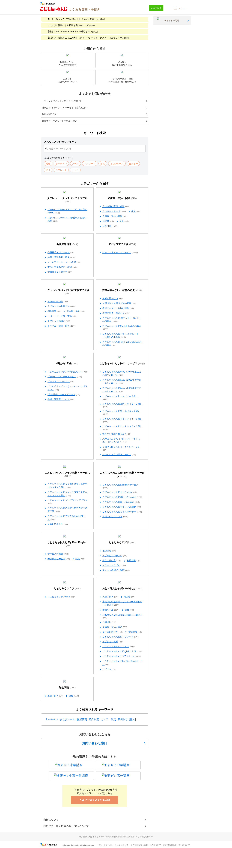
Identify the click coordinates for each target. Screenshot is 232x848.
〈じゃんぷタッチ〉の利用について (68, 371)
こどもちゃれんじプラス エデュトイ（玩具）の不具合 (120, 335)
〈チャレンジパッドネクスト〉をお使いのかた (67, 211)
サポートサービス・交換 (62, 316)
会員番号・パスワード (61, 252)
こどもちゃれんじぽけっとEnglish (122, 497)
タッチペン (51, 719)
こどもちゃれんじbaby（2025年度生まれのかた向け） (121, 381)
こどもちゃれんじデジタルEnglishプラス (67, 518)
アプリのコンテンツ (114, 555)
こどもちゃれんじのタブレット (120, 636)
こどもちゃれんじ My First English (67, 544)
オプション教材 (112, 641)
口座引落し (110, 226)
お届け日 (109, 622)
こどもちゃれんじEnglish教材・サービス (122, 474)
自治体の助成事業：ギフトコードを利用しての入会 (122, 603)
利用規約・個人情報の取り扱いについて (66, 826)
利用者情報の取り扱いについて (176, 845)
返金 (124, 221)
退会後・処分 (76, 311)
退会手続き (55, 695)
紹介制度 (94, 719)
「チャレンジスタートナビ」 (65, 376)
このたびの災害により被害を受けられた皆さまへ (71, 25)
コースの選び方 (112, 632)
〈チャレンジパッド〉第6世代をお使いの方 (67, 219)
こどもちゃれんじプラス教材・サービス (67, 474)
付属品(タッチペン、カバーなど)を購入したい (65, 107)
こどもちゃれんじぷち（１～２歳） (120, 397)
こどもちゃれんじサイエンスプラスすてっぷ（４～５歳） (67, 485)
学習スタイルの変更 (60, 272)
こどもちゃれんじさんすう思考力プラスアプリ (67, 509)
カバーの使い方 (58, 301)
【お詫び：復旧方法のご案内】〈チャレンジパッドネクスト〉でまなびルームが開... (89, 37)
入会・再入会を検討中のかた (122, 588)
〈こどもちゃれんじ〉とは (118, 646)
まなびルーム (67, 719)
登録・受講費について (61, 399)
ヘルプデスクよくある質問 (95, 800)
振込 (135, 211)
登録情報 (135, 632)
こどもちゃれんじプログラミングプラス (67, 501)
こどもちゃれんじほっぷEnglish (121, 502)
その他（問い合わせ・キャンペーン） (121, 448)
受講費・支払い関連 (122, 198)
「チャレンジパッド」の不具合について (62, 101)
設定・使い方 (111, 560)
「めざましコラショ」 (61, 381)
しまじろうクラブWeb (61, 596)
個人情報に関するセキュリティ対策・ (116, 837)
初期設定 (54, 311)
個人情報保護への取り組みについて (146, 845)
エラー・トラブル (114, 565)
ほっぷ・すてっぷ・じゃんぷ (120, 252)
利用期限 (133, 560)
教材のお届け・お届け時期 (118, 308)
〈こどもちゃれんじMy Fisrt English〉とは (122, 663)
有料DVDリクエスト (115, 516)
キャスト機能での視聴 (116, 570)
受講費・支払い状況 (114, 216)
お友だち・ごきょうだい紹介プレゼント (122, 616)
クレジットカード (114, 211)
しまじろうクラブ (67, 588)
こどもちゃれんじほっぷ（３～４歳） (121, 412)
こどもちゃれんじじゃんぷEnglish (122, 511)
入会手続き (110, 596)
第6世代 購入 (126, 719)
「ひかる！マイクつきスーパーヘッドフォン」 (67, 388)
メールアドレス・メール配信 (64, 262)
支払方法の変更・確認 (116, 206)
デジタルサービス (59, 558)
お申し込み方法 (58, 524)
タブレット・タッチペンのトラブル (67, 200)
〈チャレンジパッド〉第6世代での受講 (67, 292)
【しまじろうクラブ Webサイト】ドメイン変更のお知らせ (76, 19)
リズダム (109, 669)
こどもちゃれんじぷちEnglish (119, 492)
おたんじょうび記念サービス (119, 454)
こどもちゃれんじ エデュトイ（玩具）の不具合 (121, 320)
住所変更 (82, 719)
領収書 (108, 221)
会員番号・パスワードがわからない (59, 121)
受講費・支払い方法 (114, 627)
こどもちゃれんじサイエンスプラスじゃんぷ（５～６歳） (67, 494)
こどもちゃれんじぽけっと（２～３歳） (122, 405)
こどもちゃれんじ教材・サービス (122, 363)
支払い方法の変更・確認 (62, 267)
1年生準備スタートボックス (64, 394)
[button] (180, 8)
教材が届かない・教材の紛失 (122, 290)
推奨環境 (109, 550)
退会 (129, 609)
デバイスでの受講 (122, 244)
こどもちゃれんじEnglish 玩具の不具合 (121, 327)
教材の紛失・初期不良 (115, 313)
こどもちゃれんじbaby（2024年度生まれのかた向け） (121, 390)
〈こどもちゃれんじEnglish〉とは (122, 651)
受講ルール (110, 609)
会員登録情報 (67, 244)
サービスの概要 (58, 553)
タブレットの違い (59, 321)
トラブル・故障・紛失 (61, 326)
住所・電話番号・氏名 (61, 257)
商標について (51, 819)
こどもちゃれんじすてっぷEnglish (121, 506)
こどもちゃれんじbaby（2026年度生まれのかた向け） (121, 373)
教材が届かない (49, 114)
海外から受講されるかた (116, 434)
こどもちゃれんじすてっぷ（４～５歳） (122, 420)
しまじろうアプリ (122, 542)
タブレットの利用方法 (61, 306)
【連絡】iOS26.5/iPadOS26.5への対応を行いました (72, 31)
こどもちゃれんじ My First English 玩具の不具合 (122, 343)
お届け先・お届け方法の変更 (119, 303)
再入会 (129, 596)
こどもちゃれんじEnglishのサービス (120, 486)
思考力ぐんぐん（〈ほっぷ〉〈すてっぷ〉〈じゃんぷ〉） (121, 440)
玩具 (80, 558)
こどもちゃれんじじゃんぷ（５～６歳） (122, 427)
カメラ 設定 (108, 719)
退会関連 (67, 687)
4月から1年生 (67, 363)
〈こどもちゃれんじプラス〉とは (121, 656)
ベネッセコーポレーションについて (113, 845)
